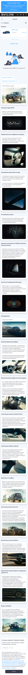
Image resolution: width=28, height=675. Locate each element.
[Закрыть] (25, 3)
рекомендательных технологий (9, 668)
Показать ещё (14, 43)
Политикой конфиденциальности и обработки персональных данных (13, 662)
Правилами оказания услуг (12, 663)
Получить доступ (14, 9)
